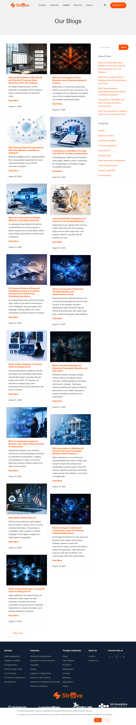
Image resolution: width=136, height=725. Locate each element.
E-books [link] (66, 673)
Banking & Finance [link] (106, 135)
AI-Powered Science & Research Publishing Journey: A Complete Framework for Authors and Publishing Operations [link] (24, 292)
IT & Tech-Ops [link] (10, 673)
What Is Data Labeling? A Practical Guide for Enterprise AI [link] (25, 366)
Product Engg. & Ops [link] (13, 669)
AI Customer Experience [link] (14, 678)
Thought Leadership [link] (106, 170)
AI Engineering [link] (10, 665)
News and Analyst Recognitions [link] (111, 160)
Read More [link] (13, 100)
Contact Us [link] (93, 661)
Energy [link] (33, 669)
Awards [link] (101, 130)
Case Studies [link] (68, 661)
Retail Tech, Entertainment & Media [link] (45, 682)
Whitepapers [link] (68, 669)
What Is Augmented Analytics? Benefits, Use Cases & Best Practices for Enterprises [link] (26, 444)
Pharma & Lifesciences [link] (108, 165)
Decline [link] (107, 720)
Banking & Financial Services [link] (42, 661)
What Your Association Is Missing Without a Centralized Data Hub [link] (25, 219)
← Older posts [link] (16, 633)
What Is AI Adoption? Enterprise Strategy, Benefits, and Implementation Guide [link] (67, 291)
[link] (20, 5)
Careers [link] (92, 656)
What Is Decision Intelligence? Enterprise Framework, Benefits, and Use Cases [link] (69, 368)
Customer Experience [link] (107, 145)
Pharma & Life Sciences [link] (40, 678)
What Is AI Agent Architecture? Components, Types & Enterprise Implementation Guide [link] (68, 530)
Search (123, 47)
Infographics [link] (68, 682)
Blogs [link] (65, 656)
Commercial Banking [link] (107, 140)
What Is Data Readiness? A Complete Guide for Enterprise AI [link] (27, 590)
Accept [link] (98, 720)
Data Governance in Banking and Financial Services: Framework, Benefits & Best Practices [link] (68, 451)
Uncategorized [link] (104, 175)
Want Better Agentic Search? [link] (22, 517)
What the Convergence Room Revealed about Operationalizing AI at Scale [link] (69, 80)
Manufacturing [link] (104, 155)
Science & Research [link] (38, 686)
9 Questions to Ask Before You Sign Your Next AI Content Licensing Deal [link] (69, 152)
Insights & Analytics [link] (12, 661)
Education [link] (34, 665)
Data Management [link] (12, 656)
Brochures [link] (67, 665)
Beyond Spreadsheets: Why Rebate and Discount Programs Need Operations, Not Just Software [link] (25, 80)
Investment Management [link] (40, 656)
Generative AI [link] (104, 150)
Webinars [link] (67, 678)
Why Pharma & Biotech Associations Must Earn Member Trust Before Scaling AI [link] (26, 150)
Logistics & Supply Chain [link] (40, 673)
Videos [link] (65, 686)
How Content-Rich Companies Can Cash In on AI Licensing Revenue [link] (69, 220)
